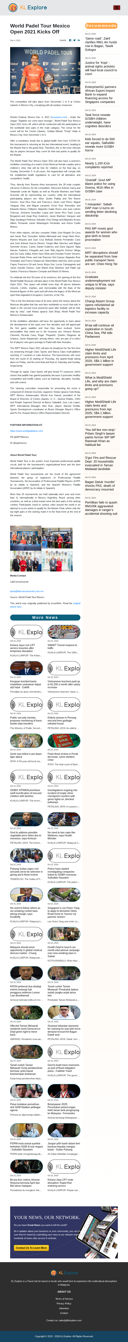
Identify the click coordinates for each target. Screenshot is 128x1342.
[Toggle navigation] (116, 7)
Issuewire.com (58, 117)
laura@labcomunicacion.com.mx (27, 591)
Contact (64, 1313)
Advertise (64, 1308)
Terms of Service (64, 1298)
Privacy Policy (64, 1303)
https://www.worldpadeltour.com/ (26, 431)
